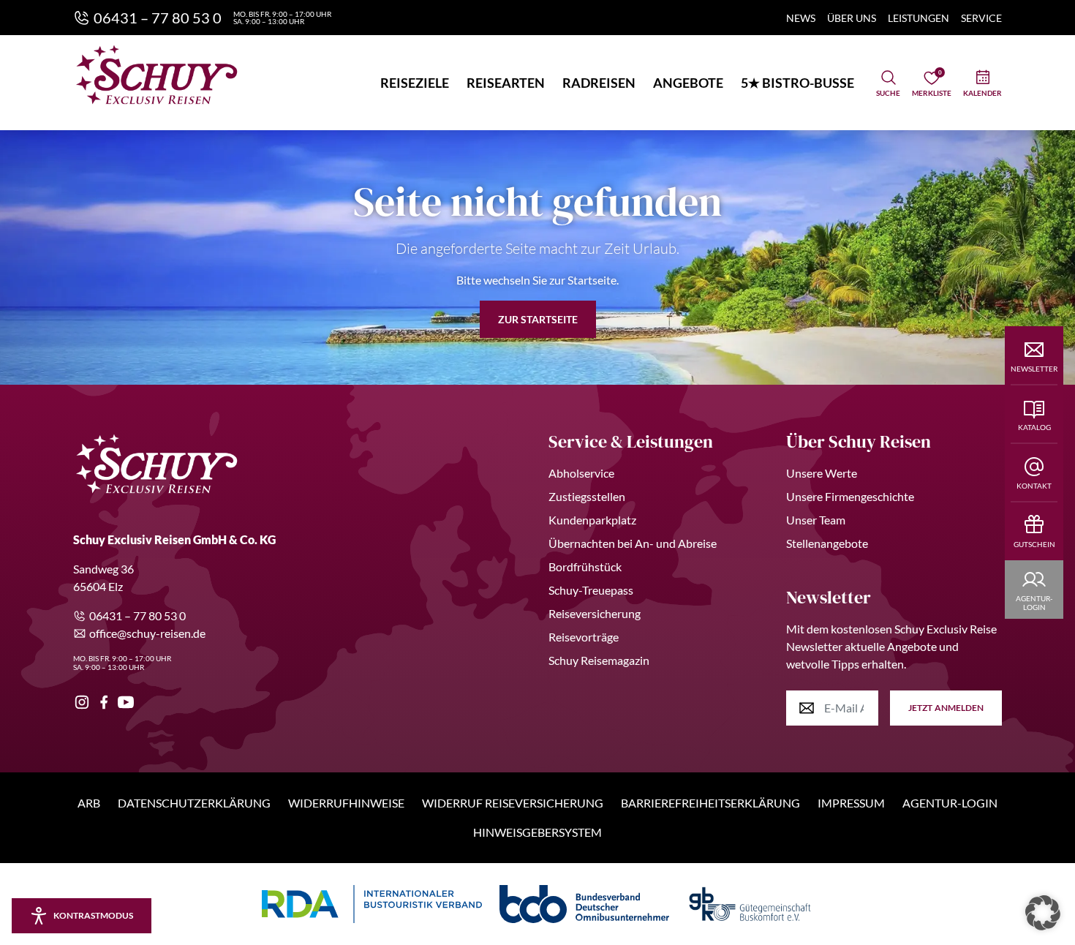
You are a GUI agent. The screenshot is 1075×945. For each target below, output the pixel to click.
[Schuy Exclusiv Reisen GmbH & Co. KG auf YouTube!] (126, 702)
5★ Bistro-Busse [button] (797, 83)
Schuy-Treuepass (590, 590)
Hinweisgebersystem (537, 832)
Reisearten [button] (506, 83)
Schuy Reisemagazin (598, 660)
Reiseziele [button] (414, 83)
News (800, 18)
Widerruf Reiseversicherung (512, 803)
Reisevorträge (583, 637)
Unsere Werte (821, 473)
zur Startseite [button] (538, 319)
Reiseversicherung (594, 613)
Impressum (851, 803)
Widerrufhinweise (346, 803)
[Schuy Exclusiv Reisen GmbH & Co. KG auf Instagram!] (82, 702)
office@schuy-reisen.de (147, 633)
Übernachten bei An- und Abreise (632, 543)
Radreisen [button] (598, 83)
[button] (1043, 913)
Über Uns (851, 18)
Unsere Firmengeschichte (850, 496)
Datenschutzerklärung (194, 803)
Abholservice (581, 473)
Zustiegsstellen (586, 496)
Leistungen (918, 18)
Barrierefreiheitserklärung (710, 803)
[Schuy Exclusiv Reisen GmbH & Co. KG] (157, 74)
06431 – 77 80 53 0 (137, 615)
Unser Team (815, 520)
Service (981, 18)
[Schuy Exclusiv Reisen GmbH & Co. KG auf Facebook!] (104, 702)
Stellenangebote (827, 543)
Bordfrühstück (585, 566)
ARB (89, 803)
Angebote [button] (688, 83)
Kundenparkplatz (592, 520)
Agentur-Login (949, 803)
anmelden (946, 707)
